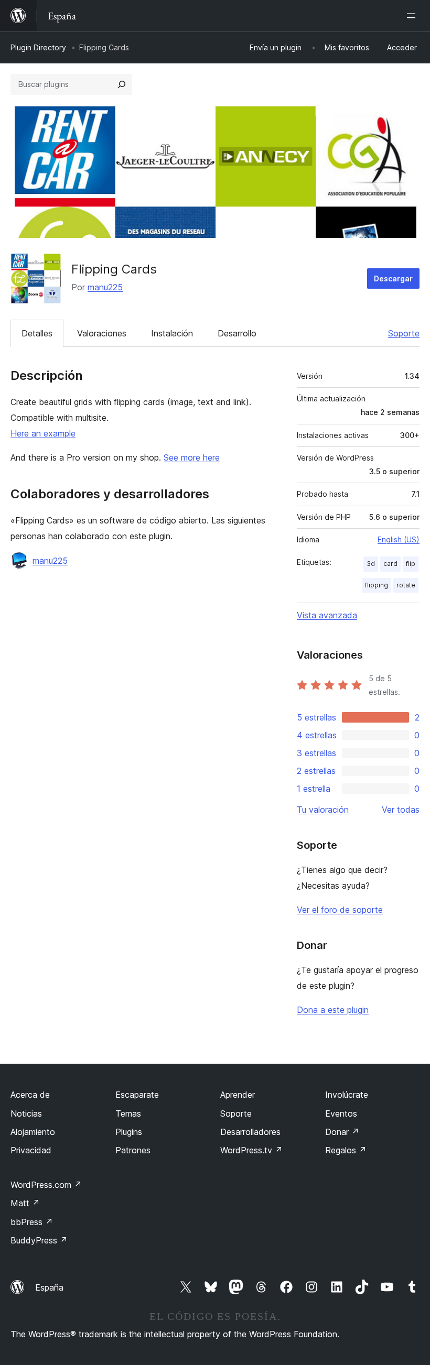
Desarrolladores (250, 1132)
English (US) (399, 539)
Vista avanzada (327, 615)
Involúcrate (346, 1094)
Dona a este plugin (333, 1009)
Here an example (43, 433)
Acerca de (30, 1094)
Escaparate (137, 1094)
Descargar (393, 278)
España (49, 1287)
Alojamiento (32, 1132)
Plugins (128, 1132)
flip (410, 563)
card (390, 563)
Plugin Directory (38, 47)
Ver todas (401, 809)
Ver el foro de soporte (340, 909)
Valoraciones (101, 333)
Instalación (172, 333)
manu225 (105, 287)
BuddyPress (39, 1240)
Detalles (37, 333)
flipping (376, 585)
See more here (192, 457)
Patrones (132, 1150)
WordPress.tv (251, 1150)
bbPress (31, 1222)
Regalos (346, 1150)
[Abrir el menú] (413, 15)
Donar (342, 1132)
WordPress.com (46, 1185)
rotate (405, 585)
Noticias (26, 1113)
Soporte (404, 333)
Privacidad (30, 1150)
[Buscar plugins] (121, 84)
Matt (25, 1203)
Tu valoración (323, 809)
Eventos (341, 1113)
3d (371, 563)
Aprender (237, 1094)
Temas (128, 1113)
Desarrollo (237, 333)
